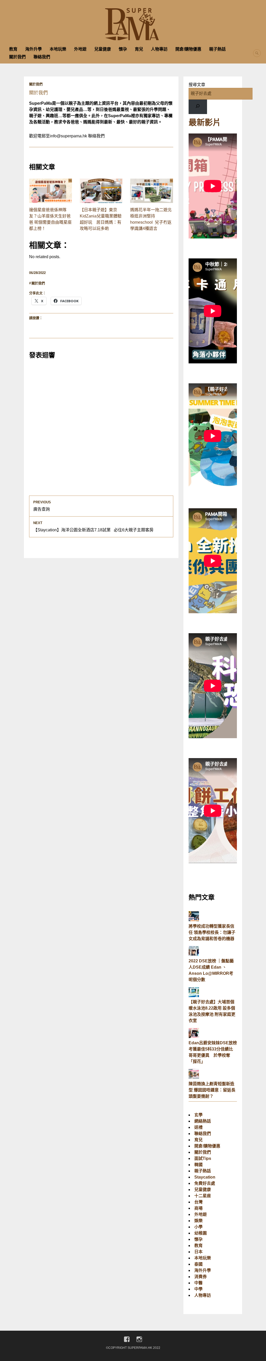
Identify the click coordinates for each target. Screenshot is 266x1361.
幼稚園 (200, 1233)
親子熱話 (217, 49)
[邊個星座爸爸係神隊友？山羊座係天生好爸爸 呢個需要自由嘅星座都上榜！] (50, 191)
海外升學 (33, 49)
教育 (13, 49)
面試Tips (202, 1158)
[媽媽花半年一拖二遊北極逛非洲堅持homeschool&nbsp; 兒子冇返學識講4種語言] (151, 191)
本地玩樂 (58, 49)
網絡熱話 (202, 1121)
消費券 (200, 1276)
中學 (198, 1289)
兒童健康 (102, 49)
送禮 (198, 1127)
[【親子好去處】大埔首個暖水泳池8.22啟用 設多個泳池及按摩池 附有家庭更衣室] (194, 995)
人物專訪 (159, 49)
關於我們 (17, 57)
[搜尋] (198, 107)
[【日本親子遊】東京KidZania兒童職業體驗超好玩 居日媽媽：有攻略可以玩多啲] (101, 191)
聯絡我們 (42, 57)
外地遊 (80, 49)
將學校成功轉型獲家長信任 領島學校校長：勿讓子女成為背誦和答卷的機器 (212, 932)
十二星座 (202, 1196)
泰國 (198, 1264)
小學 (198, 1227)
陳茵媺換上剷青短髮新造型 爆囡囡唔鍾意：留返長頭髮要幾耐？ (212, 1090)
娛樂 (198, 1220)
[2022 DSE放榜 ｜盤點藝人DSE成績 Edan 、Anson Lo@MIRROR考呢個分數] (194, 955)
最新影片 (205, 122)
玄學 (198, 1115)
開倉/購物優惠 (188, 49)
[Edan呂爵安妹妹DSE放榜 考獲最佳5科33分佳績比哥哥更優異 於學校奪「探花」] (194, 1036)
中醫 (198, 1283)
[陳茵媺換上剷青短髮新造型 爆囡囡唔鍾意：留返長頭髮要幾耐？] (194, 1077)
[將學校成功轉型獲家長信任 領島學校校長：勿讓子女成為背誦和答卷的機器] (194, 920)
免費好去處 (204, 1183)
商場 (198, 1208)
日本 (198, 1252)
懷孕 (123, 49)
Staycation (204, 1177)
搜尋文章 (197, 84)
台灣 (198, 1202)
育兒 (139, 49)
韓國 (198, 1164)
